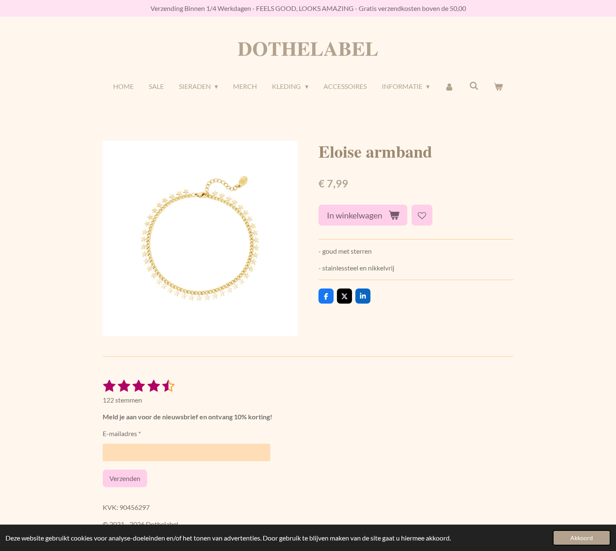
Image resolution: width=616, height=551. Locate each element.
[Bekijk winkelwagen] (498, 86)
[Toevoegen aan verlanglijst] (422, 215)
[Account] (449, 86)
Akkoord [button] (581, 537)
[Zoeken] (473, 85)
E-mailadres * (122, 433)
